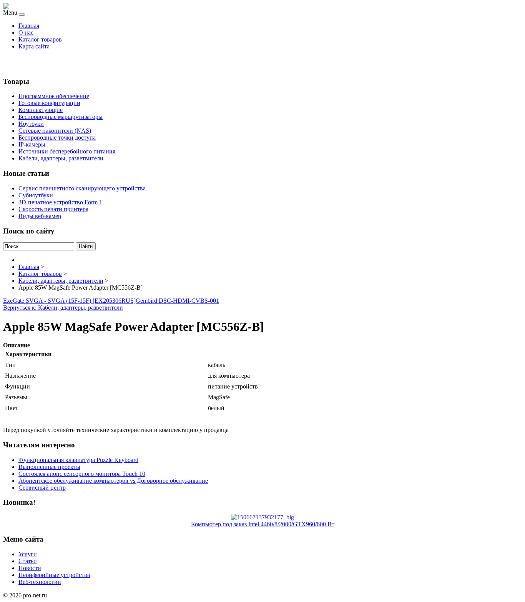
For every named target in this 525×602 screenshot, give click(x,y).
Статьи (27, 561)
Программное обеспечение (53, 96)
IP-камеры (31, 144)
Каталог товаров (40, 39)
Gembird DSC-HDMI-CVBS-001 (177, 300)
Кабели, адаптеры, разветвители (60, 158)
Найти (86, 246)
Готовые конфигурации (49, 103)
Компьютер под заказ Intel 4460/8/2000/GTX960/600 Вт (262, 524)
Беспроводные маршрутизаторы (60, 116)
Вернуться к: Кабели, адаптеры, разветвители (63, 307)
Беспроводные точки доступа (57, 137)
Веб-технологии (39, 582)
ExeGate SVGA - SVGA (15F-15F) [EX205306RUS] (69, 300)
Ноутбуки (31, 123)
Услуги (27, 554)
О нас (25, 32)
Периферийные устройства (54, 575)
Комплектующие (40, 110)
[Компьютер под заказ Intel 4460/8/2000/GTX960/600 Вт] (262, 517)
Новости (29, 568)
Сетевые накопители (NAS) (54, 130)
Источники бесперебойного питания (66, 151)
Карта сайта (34, 46)
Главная (28, 25)
